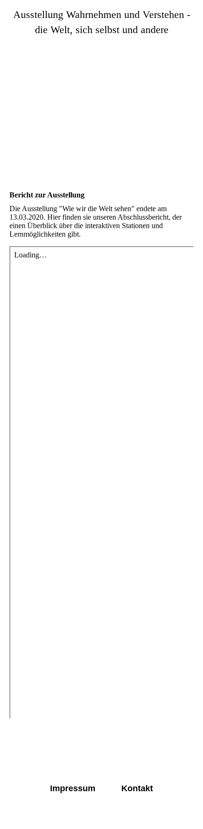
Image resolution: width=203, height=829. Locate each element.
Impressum (72, 788)
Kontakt (137, 788)
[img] (101, 97)
